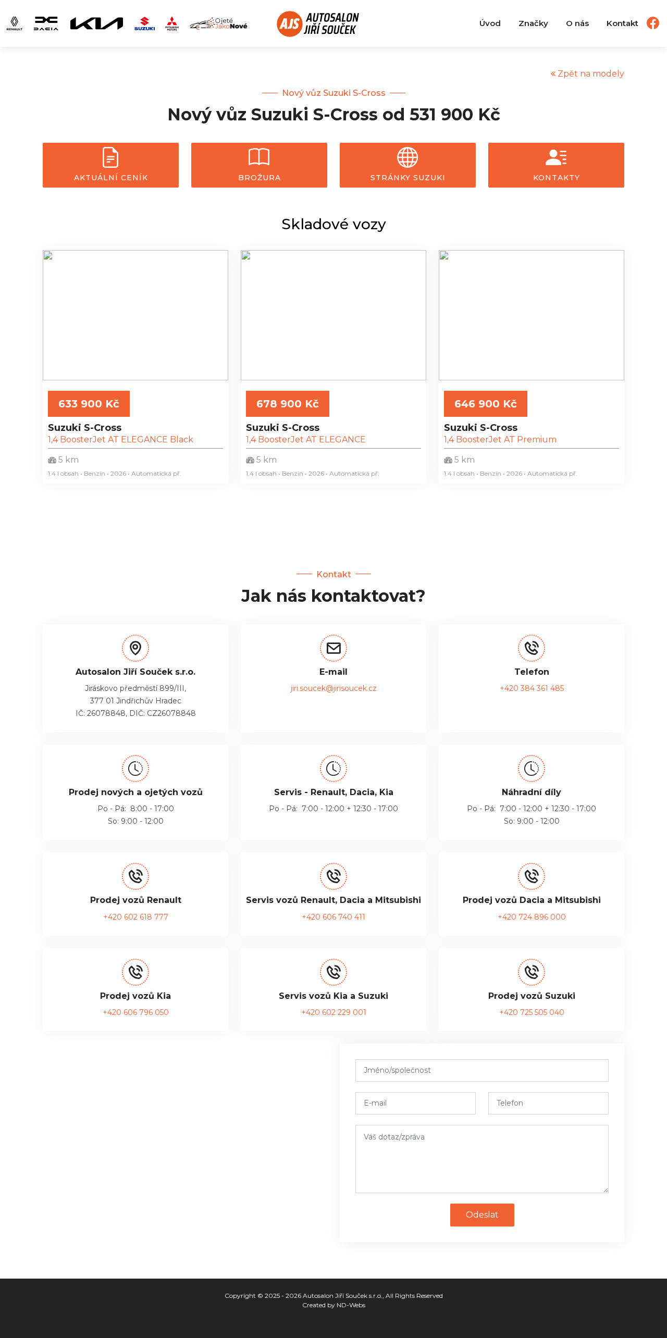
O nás (577, 23)
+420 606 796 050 (136, 1012)
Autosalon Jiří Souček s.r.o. (342, 1295)
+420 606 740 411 (333, 917)
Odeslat (482, 1215)
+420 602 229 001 (333, 1012)
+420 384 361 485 (532, 688)
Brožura (259, 177)
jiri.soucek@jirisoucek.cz (334, 688)
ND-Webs (351, 1305)
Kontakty (556, 177)
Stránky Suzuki (408, 177)
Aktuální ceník (111, 177)
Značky (533, 23)
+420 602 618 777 (135, 917)
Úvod (490, 23)
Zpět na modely (589, 74)
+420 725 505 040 (531, 1012)
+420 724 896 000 (532, 917)
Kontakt (622, 23)
